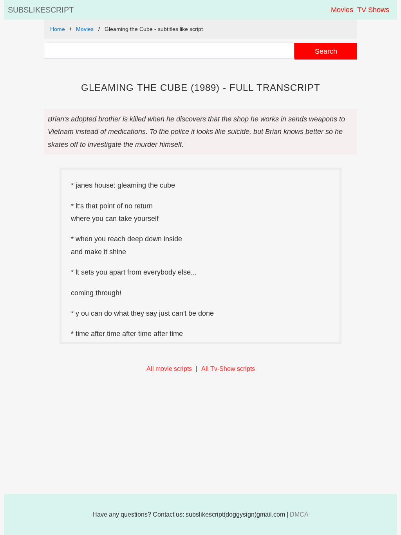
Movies (342, 10)
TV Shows (373, 10)
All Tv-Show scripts (228, 368)
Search (326, 51)
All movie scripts (169, 368)
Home (57, 29)
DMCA (299, 514)
